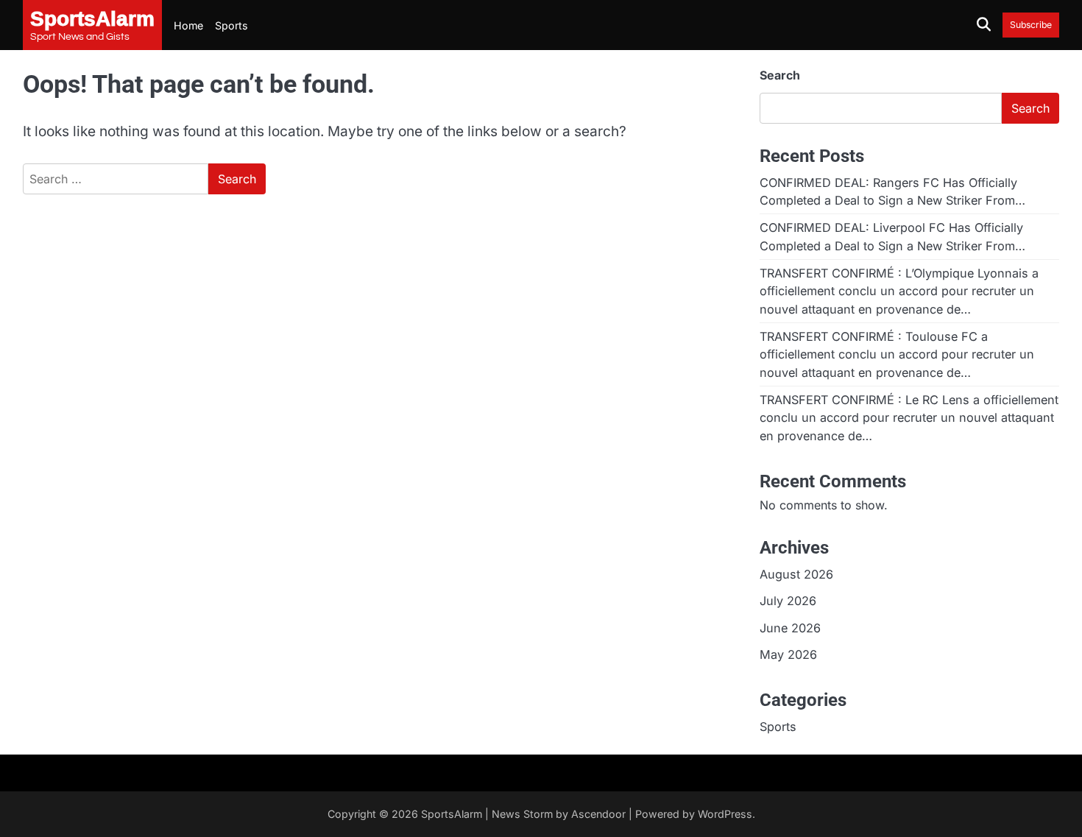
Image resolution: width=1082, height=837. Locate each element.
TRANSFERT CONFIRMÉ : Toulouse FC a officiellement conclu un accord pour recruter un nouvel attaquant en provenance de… (897, 354)
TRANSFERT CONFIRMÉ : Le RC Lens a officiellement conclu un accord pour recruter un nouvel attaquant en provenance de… (909, 417)
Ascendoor (598, 814)
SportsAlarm (451, 814)
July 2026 (788, 600)
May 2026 (788, 654)
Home (188, 25)
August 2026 (796, 574)
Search (780, 75)
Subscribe (1031, 24)
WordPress (725, 814)
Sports (231, 25)
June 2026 (790, 628)
